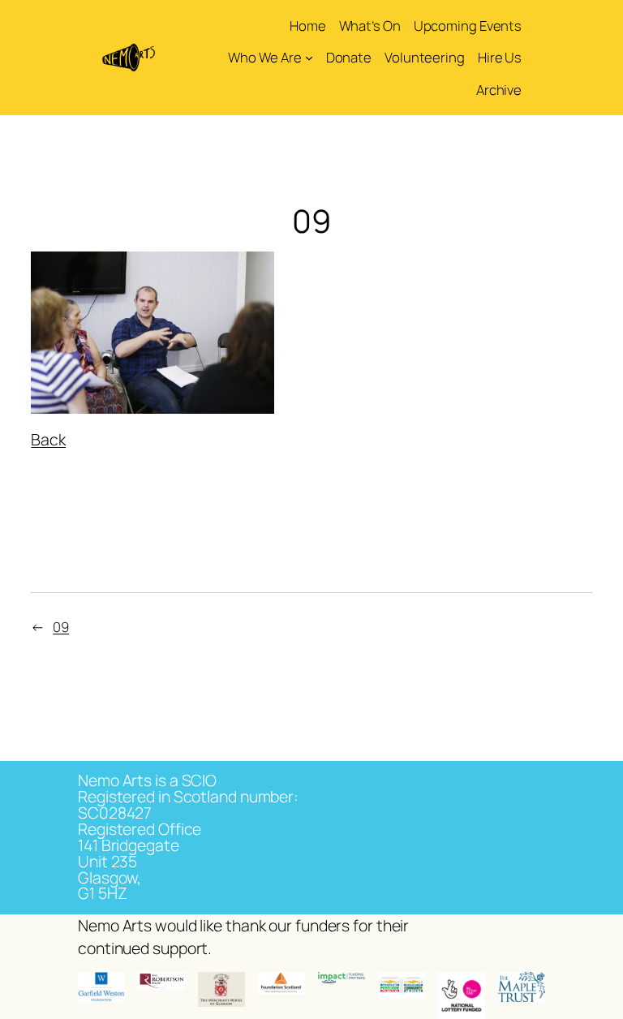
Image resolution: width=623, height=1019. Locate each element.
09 (61, 626)
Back (48, 439)
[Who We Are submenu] (309, 58)
